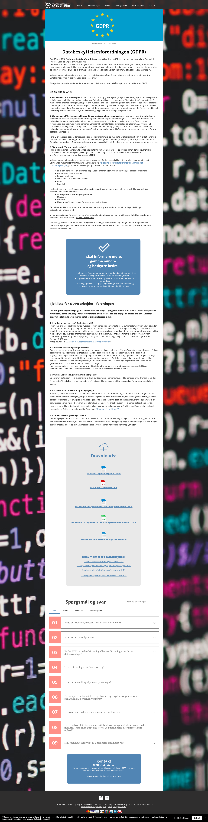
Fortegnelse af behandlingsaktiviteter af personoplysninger (95, 116)
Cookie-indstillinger (181, 818)
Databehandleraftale (75, 147)
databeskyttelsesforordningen (83, 59)
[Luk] (205, 818)
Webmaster (122, 807)
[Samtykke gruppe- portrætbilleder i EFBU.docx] (104, 535)
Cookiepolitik (112, 807)
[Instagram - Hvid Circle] (107, 798)
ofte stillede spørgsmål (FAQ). (139, 69)
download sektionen (85, 217)
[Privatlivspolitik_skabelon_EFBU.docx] (104, 469)
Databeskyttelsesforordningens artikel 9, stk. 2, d (94, 142)
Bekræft (197, 818)
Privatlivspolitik (75, 97)
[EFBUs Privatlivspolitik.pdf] (103, 483)
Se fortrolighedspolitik (42, 819)
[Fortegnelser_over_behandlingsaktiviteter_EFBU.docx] (104, 502)
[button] (81, 5)
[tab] (54, 610)
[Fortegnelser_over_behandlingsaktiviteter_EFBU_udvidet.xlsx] (104, 518)
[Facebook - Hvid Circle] (101, 798)
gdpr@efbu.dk (99, 776)
